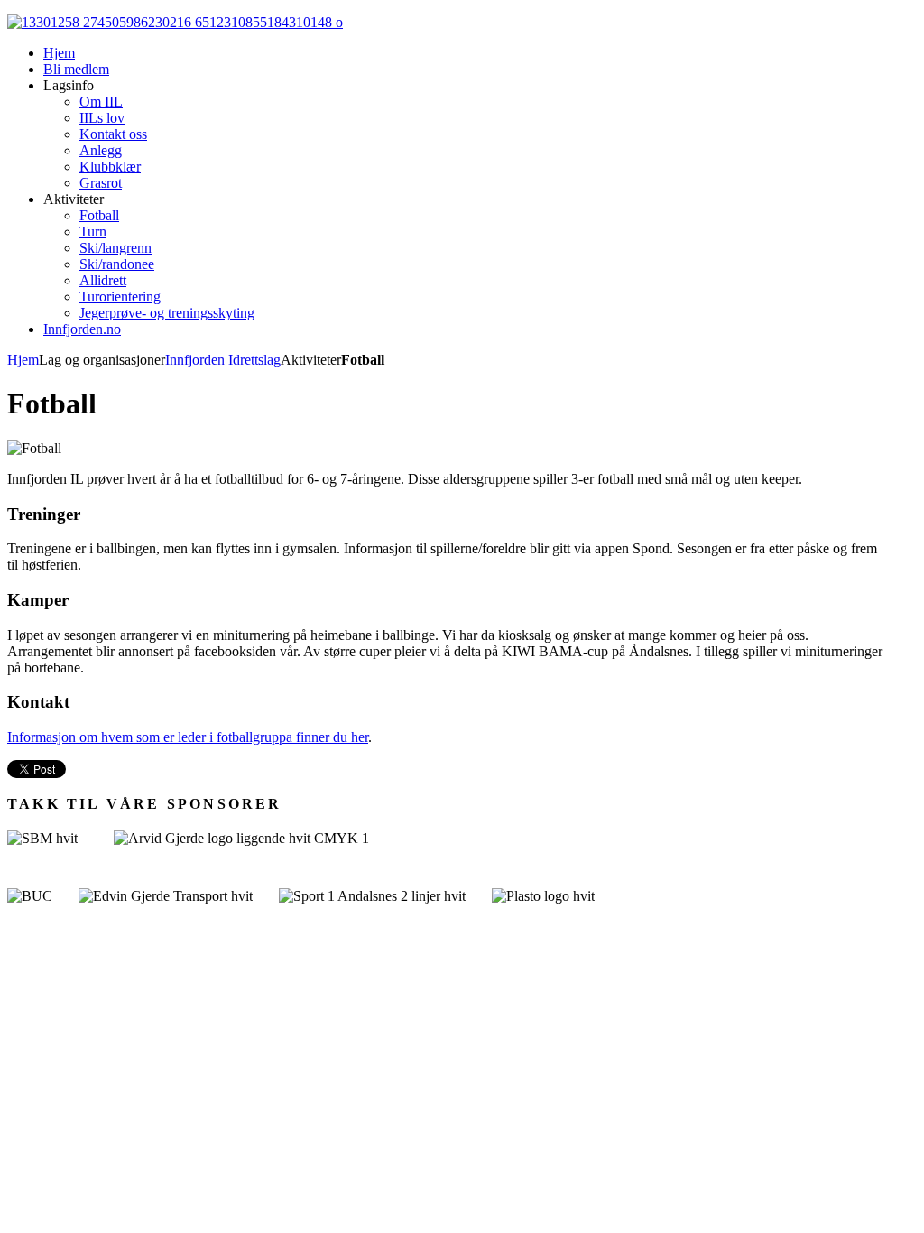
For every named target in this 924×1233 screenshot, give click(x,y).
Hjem (23, 359)
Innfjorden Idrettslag (223, 359)
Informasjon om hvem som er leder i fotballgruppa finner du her (187, 737)
